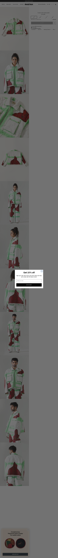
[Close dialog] (42, 271)
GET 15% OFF (29, 284)
